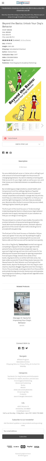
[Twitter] (27, 348)
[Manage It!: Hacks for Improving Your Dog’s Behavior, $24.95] (22, 303)
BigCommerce (26, 453)
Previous (4, 125)
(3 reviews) (16, 40)
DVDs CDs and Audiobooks (23, 390)
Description (23, 161)
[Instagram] (23, 348)
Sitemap (23, 366)
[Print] (11, 152)
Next (42, 125)
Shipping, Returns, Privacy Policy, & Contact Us (23, 364)
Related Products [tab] (23, 286)
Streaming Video (23, 392)
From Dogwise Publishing (23, 381)
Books (23, 385)
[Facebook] (3, 152)
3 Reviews (23, 167)
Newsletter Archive (23, 362)
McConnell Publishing (23, 383)
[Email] (7, 152)
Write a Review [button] (26, 40)
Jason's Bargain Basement (23, 396)
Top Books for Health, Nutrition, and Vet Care (23, 379)
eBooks (23, 387)
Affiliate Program (23, 360)
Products (23, 394)
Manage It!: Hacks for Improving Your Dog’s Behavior (22, 320)
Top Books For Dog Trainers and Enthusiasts (23, 376)
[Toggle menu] (3, 3)
